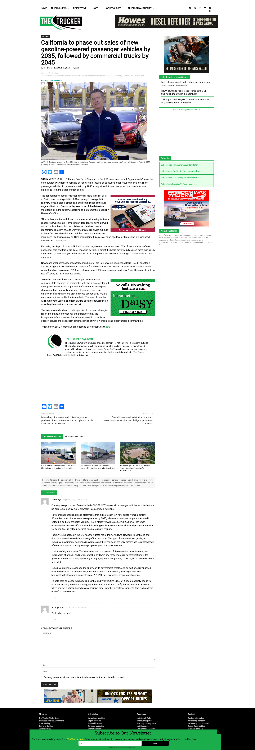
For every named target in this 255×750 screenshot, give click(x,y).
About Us (43, 714)
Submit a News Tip (195, 729)
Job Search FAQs (144, 718)
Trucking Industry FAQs (146, 723)
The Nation (45, 36)
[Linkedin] (209, 7)
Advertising (93, 714)
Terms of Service (46, 726)
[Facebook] (189, 7)
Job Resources (113, 8)
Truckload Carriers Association (51, 721)
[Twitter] (199, 7)
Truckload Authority (140, 8)
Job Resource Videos (146, 729)
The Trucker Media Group (49, 718)
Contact (191, 714)
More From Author (75, 436)
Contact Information (196, 718)
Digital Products (94, 721)
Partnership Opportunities (198, 723)
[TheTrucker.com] (59, 22)
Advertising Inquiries (96, 718)
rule (43, 266)
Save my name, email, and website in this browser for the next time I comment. (84, 677)
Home (44, 8)
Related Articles (52, 436)
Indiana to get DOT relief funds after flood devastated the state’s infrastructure (135, 468)
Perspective (79, 8)
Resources (141, 714)
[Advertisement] (126, 378)
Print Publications (95, 723)
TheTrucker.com (75, 739)
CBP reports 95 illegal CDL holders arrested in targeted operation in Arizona (98, 467)
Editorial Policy (45, 729)
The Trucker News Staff (52, 68)
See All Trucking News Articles (185, 110)
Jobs (95, 8)
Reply (54, 598)
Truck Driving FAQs (144, 721)
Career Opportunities (196, 726)
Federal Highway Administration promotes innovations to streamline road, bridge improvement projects (128, 420)
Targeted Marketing (96, 726)
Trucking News (59, 8)
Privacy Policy (44, 723)
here (108, 326)
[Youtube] (204, 7)
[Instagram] (194, 7)
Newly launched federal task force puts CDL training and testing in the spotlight (58, 467)
